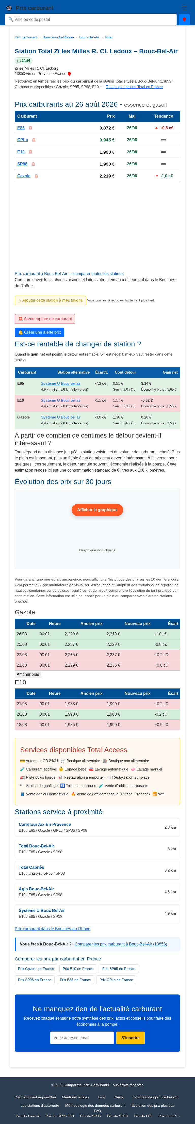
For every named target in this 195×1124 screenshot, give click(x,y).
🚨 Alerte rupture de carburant (45, 319)
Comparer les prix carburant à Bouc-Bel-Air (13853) (121, 944)
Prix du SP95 (90, 1116)
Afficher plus (28, 674)
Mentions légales (75, 1097)
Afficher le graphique (97, 510)
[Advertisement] (97, 233)
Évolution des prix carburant (155, 1097)
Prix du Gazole (27, 1116)
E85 (21, 128)
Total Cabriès (31, 867)
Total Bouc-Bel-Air (36, 846)
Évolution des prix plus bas (153, 1105)
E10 (21, 152)
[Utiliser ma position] (184, 19)
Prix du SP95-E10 (59, 1116)
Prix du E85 (143, 1116)
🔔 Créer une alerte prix (39, 332)
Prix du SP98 (117, 1116)
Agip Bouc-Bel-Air (36, 889)
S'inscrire (130, 1038)
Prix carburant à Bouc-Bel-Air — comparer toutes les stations (69, 273)
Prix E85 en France (75, 980)
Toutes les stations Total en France (134, 87)
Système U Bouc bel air (60, 383)
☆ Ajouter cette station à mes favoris (50, 300)
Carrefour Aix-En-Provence (45, 824)
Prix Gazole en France (36, 969)
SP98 (22, 164)
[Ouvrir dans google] (69, 73)
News (119, 1097)
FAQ (97, 1111)
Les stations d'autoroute (40, 1105)
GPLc (22, 140)
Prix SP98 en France (34, 980)
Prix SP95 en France (119, 969)
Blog (101, 1097)
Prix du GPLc (169, 1116)
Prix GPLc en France (116, 980)
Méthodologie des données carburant (95, 1105)
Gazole (23, 176)
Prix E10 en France (78, 969)
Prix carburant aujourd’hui (35, 1097)
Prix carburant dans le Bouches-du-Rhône (52, 929)
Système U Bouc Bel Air (42, 910)
